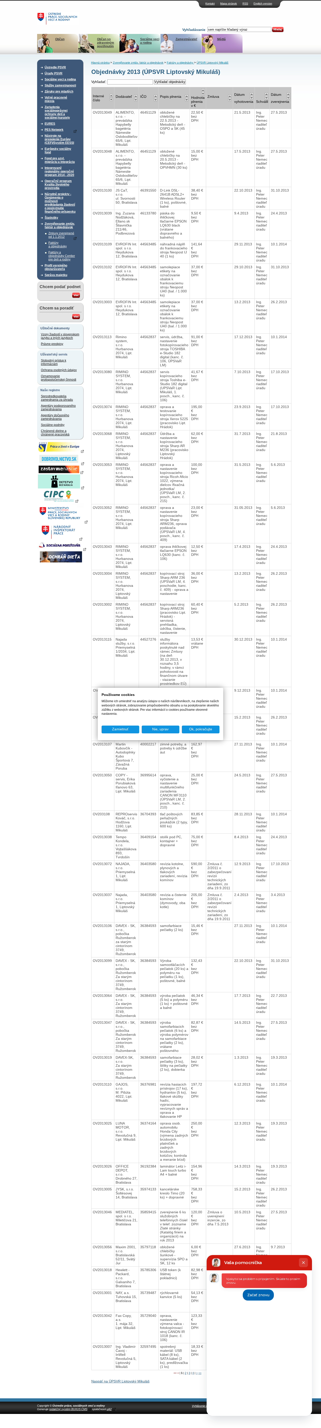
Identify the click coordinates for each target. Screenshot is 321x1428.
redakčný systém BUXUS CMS (68, 1409)
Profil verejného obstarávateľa (56, 267)
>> (199, 1372)
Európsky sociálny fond (58, 150)
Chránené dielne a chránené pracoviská (55, 432)
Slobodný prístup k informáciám (53, 362)
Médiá (221, 39)
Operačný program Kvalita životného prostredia (58, 184)
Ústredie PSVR (55, 67)
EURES (50, 123)
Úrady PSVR (53, 73)
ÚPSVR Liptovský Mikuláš (212, 62)
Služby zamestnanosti (60, 85)
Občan (59, 39)
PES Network (54, 129)
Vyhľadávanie (193, 30)
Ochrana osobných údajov (59, 370)
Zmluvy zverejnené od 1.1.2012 (61, 235)
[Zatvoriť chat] (303, 1262)
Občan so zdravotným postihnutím (105, 42)
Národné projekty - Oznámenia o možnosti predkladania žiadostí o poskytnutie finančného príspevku (60, 202)
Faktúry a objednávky (57, 244)
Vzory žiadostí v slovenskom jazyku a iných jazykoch (60, 336)
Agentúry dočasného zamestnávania (55, 417)
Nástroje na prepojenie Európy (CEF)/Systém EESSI (59, 139)
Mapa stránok (228, 3)
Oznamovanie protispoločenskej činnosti (58, 377)
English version (263, 3)
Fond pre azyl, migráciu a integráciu (60, 160)
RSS (245, 3)
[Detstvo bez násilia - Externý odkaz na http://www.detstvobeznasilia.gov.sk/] (61, 487)
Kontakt (210, 3)
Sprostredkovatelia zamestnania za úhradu (57, 397)
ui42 (109, 1409)
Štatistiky (51, 217)
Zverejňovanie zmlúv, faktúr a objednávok (60, 225)
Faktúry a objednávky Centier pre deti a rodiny (61, 256)
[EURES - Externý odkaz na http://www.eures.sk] (61, 451)
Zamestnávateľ (186, 39)
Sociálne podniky (52, 425)
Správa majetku (56, 275)
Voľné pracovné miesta (56, 99)
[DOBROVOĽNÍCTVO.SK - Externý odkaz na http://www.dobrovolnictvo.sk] (61, 463)
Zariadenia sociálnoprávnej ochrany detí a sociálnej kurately (57, 112)
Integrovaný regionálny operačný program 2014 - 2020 (59, 171)
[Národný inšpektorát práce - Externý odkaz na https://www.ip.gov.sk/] (60, 539)
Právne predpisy (52, 344)
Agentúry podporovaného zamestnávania (58, 407)
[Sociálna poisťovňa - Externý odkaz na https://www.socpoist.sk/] (61, 549)
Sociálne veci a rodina (149, 40)
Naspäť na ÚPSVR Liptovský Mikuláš (120, 1381)
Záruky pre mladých (59, 91)
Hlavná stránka (100, 62)
